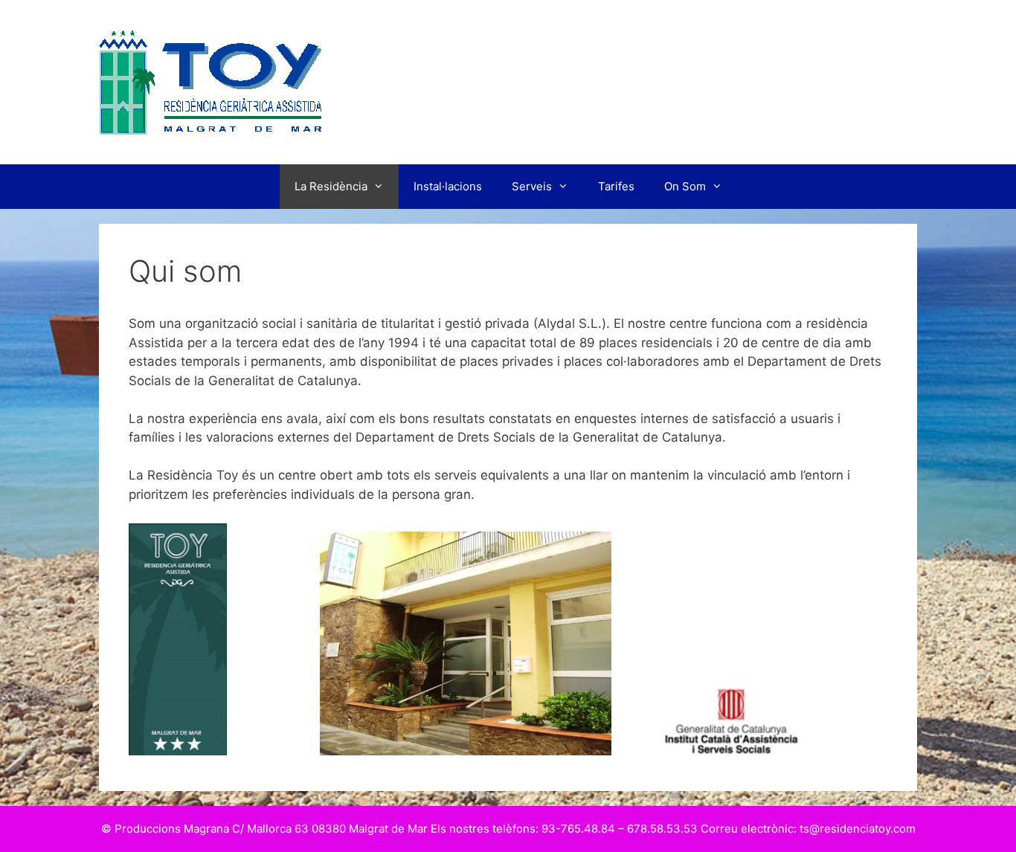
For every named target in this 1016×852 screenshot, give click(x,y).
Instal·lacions (448, 186)
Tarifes (616, 186)
